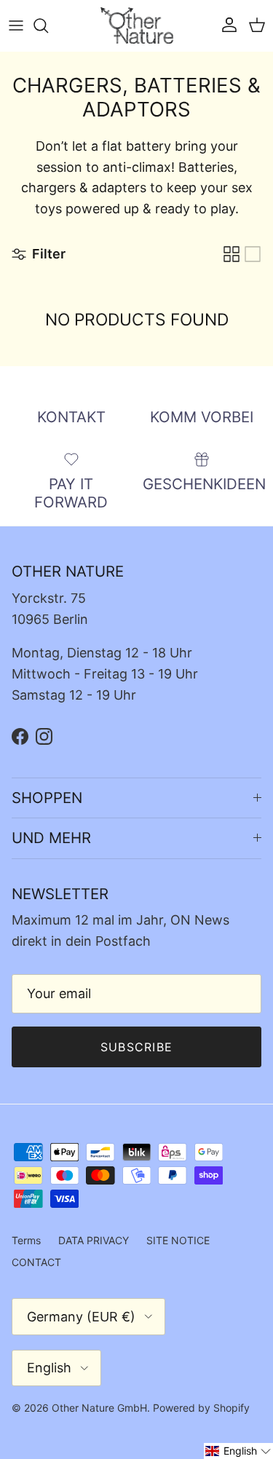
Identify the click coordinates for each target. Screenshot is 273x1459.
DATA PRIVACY (93, 1240)
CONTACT (36, 1262)
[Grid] (231, 254)
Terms (26, 1240)
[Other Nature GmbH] (136, 25)
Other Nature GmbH (99, 1407)
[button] (238, 1451)
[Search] (48, 25)
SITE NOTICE (178, 1240)
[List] (252, 254)
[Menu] (16, 25)
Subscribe (136, 1047)
